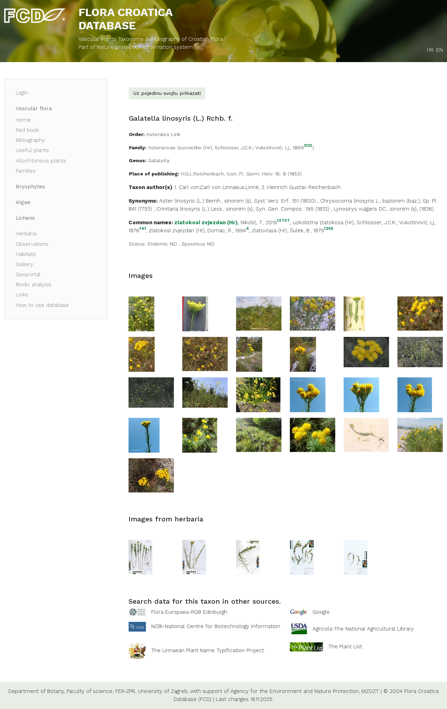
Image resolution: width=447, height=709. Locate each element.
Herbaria (26, 234)
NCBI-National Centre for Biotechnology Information (215, 626)
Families (26, 171)
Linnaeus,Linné (240, 187)
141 (142, 229)
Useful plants (32, 150)
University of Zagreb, (163, 691)
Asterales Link (163, 134)
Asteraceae (162, 147)
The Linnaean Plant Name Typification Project (207, 651)
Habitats (26, 254)
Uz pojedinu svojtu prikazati (167, 93)
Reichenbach (324, 187)
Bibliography (30, 140)
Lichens (25, 218)
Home (23, 120)
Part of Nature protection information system (136, 47)
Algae (23, 202)
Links (22, 295)
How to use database (42, 305)
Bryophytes (30, 186)
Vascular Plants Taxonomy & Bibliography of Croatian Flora (151, 39)
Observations (32, 244)
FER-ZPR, (125, 691)
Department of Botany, (36, 691)
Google (321, 612)
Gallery (24, 264)
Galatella (158, 160)
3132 (308, 146)
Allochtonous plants (41, 161)
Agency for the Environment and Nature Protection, (295, 691)
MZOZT (370, 691)
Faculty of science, (90, 691)
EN (439, 50)
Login (22, 93)
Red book (27, 130)
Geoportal (28, 274)
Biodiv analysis (33, 284)
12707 (283, 220)
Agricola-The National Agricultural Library (363, 629)
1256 (329, 229)
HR (430, 50)
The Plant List (345, 646)
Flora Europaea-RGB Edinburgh (189, 612)
